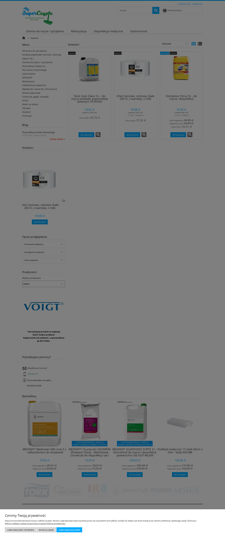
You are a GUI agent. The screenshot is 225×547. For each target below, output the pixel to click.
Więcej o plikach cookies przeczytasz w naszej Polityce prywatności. (35, 523)
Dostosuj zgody (46, 530)
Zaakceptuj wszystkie (69, 530)
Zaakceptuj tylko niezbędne (20, 530)
